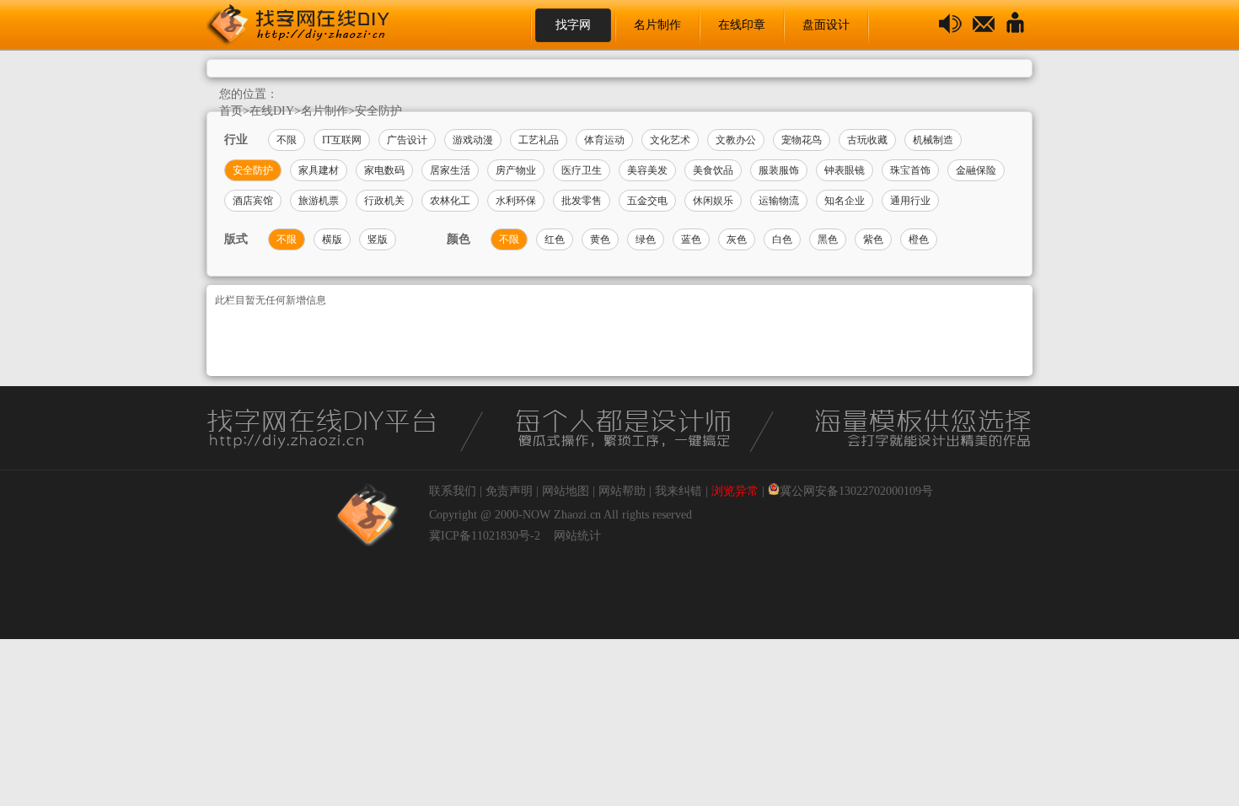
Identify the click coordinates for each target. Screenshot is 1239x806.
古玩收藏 (867, 140)
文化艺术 (670, 140)
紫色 (873, 239)
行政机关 (384, 201)
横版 (332, 239)
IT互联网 (342, 140)
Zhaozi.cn (577, 514)
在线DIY (271, 111)
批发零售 (581, 201)
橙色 (919, 239)
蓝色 (691, 239)
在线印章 (741, 25)
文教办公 (736, 140)
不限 (286, 140)
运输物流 (779, 201)
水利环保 (516, 201)
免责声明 (509, 491)
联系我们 (452, 491)
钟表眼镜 (844, 170)
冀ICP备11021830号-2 (484, 535)
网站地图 (565, 491)
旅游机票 (318, 201)
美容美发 (647, 170)
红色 (554, 239)
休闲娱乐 (713, 201)
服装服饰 (779, 170)
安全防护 (378, 111)
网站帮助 (622, 491)
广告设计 (407, 140)
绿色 (646, 239)
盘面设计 (826, 25)
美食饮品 (713, 170)
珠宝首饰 (910, 170)
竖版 (377, 239)
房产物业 (516, 170)
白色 (782, 239)
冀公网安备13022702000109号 (856, 491)
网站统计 (577, 535)
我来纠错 (678, 491)
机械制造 (933, 140)
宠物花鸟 (801, 140)
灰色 (737, 239)
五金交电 (647, 201)
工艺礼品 (538, 140)
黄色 (600, 239)
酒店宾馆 (253, 201)
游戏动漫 (473, 140)
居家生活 (450, 170)
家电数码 (384, 170)
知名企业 (844, 201)
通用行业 (910, 201)
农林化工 (450, 201)
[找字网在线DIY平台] (311, 25)
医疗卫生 (581, 170)
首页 (231, 111)
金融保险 (976, 170)
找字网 (573, 25)
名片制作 (657, 25)
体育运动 (604, 140)
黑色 (828, 239)
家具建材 (318, 170)
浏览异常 (735, 491)
